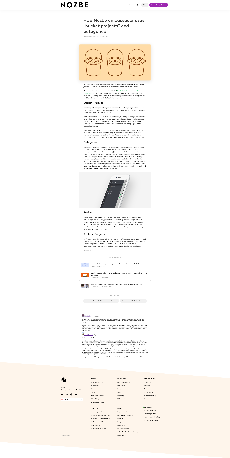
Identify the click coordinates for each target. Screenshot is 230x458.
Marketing (120, 395)
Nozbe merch (148, 392)
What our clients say (97, 395)
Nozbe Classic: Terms (151, 420)
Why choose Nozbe (97, 382)
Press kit (147, 389)
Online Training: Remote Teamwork (128, 432)
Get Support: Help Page (125, 415)
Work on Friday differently (99, 422)
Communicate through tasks (100, 415)
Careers (146, 399)
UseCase (96, 36)
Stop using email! (96, 412)
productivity (88, 36)
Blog (144, 5)
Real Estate (121, 385)
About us (147, 385)
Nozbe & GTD (121, 435)
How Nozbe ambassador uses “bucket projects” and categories (114, 26)
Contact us (147, 382)
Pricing (93, 392)
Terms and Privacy (150, 395)
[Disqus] (115, 335)
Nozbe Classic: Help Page (152, 417)
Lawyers (120, 389)
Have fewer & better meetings (100, 418)
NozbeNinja (104, 36)
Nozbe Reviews (65, 435)
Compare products (150, 413)
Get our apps (95, 389)
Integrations (121, 422)
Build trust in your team (98, 428)
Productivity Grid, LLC (124, 91)
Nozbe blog (121, 425)
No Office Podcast (123, 428)
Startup (119, 392)
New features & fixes (124, 412)
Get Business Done (123, 382)
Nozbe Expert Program (98, 402)
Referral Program (96, 399)
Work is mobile (95, 425)
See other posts (115, 295)
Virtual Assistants (123, 399)
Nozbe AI (120, 418)
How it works (95, 385)
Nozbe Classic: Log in (151, 410)
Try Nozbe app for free (158, 5)
